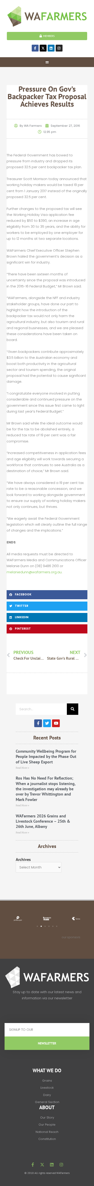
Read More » (22, 767)
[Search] (72, 709)
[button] (47, 62)
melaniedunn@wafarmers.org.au (34, 572)
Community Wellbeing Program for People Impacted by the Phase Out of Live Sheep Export (46, 757)
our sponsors (71, 937)
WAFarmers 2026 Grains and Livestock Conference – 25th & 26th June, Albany (43, 821)
